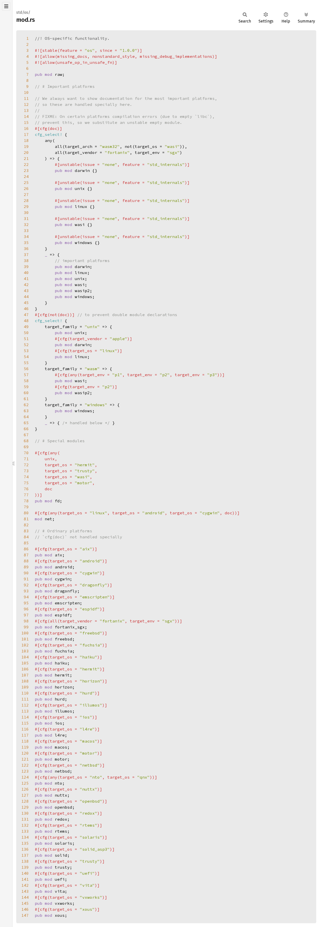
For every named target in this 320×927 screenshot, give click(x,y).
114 (25, 717)
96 (26, 608)
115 (25, 723)
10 (26, 92)
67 (26, 434)
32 (26, 224)
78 (26, 500)
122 (25, 765)
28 (26, 200)
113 (25, 711)
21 (26, 158)
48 (26, 320)
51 (26, 338)
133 (25, 831)
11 (26, 98)
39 (26, 266)
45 (26, 302)
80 (26, 512)
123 (25, 771)
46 (26, 308)
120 (25, 753)
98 (26, 620)
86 (26, 548)
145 (25, 903)
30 (26, 212)
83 (26, 530)
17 (26, 134)
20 (26, 152)
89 (26, 566)
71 (26, 458)
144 (25, 897)
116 (25, 729)
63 (26, 410)
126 (25, 789)
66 (26, 428)
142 (25, 885)
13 (26, 110)
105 (25, 662)
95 (26, 602)
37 (26, 254)
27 (26, 194)
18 (26, 140)
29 (26, 206)
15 (26, 122)
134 (25, 837)
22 (26, 164)
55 (26, 362)
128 (25, 801)
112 (25, 705)
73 (26, 470)
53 (26, 350)
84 (26, 536)
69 (26, 446)
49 (26, 326)
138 (25, 861)
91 (26, 578)
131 (25, 819)
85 (26, 542)
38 (26, 260)
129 (25, 807)
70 (26, 452)
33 (26, 230)
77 (26, 494)
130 (25, 813)
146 (25, 909)
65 (26, 422)
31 (26, 218)
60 (26, 392)
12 (26, 104)
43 (26, 290)
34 (26, 236)
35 (26, 242)
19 (26, 146)
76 (26, 488)
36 (26, 248)
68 (26, 440)
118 (25, 741)
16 (26, 128)
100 (25, 632)
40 (26, 272)
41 (26, 278)
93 (26, 590)
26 (26, 188)
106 (25, 668)
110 (25, 693)
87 (26, 554)
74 (26, 476)
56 (26, 368)
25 (26, 182)
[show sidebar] (6, 6)
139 (25, 867)
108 (25, 680)
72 (26, 464)
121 (25, 759)
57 (26, 374)
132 (25, 825)
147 (25, 915)
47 (26, 314)
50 (26, 332)
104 (25, 656)
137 (25, 855)
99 (26, 626)
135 (25, 843)
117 (25, 735)
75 (26, 482)
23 (26, 170)
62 (26, 404)
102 (25, 644)
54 (26, 356)
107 (25, 674)
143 (25, 891)
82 (26, 524)
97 (26, 614)
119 (25, 747)
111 (25, 699)
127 (25, 795)
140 (25, 873)
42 (26, 284)
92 (26, 584)
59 (26, 386)
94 (26, 596)
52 (26, 344)
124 (25, 777)
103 (25, 650)
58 (26, 380)
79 (26, 506)
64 (26, 416)
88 (26, 560)
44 (26, 296)
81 (26, 518)
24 (26, 176)
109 (25, 686)
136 (25, 849)
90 (26, 572)
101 (25, 638)
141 (25, 879)
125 (25, 783)
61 (26, 398)
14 (26, 116)
